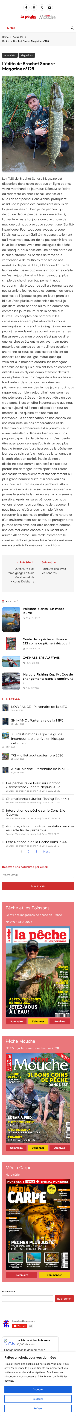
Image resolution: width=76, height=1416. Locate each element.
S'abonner (38, 1021)
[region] (38, 1384)
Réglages (38, 1398)
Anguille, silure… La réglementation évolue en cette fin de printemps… (40, 828)
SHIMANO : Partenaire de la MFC (37, 720)
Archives (59, 1021)
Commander (54, 1274)
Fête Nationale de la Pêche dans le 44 (36, 842)
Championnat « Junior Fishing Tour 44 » (37, 799)
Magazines (27, 55)
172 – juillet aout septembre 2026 (37, 755)
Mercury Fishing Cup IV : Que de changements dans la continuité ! (48, 678)
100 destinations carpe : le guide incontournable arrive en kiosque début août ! (37, 738)
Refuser (38, 1408)
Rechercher (8, 1291)
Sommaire (16, 1021)
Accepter (38, 1389)
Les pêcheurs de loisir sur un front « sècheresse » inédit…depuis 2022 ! (34, 785)
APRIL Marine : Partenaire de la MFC (40, 769)
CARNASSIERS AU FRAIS (41, 657)
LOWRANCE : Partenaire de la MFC (39, 707)
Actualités (10, 55)
